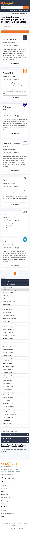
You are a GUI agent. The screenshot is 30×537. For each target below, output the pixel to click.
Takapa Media (8, 73)
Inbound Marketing (7, 369)
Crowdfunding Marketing (9, 392)
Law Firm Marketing (8, 293)
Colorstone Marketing (11, 214)
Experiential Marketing (8, 366)
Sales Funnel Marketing (9, 406)
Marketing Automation (8, 378)
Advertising (5, 341)
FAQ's (3, 491)
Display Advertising (7, 403)
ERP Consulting (6, 426)
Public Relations (6, 420)
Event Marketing (7, 383)
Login (20, 10)
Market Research (7, 321)
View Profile (15, 63)
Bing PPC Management (8, 375)
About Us (3, 485)
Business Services (7, 438)
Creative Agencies (7, 346)
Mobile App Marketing (8, 301)
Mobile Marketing (7, 380)
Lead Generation (7, 307)
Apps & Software (6, 441)
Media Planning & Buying (9, 412)
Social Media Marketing (9, 290)
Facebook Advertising (8, 324)
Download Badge (5, 497)
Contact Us (4, 488)
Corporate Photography (9, 315)
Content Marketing (7, 295)
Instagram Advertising (8, 335)
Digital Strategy (6, 304)
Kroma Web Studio (10, 39)
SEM (3, 298)
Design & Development (8, 434)
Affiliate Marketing (7, 349)
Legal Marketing (6, 312)
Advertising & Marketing (8, 284)
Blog (2, 516)
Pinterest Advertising (8, 332)
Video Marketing (7, 358)
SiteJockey (7, 180)
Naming (4, 429)
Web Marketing (6, 355)
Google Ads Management (9, 318)
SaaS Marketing (6, 400)
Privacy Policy (9, 529)
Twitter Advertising (7, 327)
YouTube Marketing (7, 338)
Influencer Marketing (8, 352)
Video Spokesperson (8, 409)
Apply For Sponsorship (7, 513)
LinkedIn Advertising (8, 329)
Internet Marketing (7, 386)
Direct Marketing (7, 361)
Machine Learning (7, 397)
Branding (5, 344)
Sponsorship (4, 501)
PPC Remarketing (7, 372)
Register (26, 10)
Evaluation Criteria (6, 504)
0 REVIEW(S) (15, 45)
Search (26, 7)
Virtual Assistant (7, 389)
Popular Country (13, 10)
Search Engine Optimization (9, 281)
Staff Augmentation (7, 417)
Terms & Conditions (19, 529)
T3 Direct (6, 242)
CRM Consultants (7, 423)
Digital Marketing (7, 287)
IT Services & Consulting (9, 415)
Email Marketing (7, 363)
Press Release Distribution (9, 432)
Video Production (7, 310)
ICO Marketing (6, 395)
